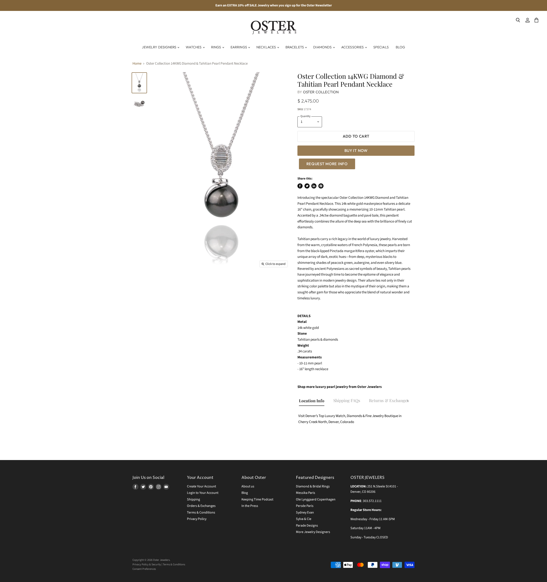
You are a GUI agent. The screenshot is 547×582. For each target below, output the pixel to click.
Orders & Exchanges (201, 505)
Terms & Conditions (201, 512)
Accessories (353, 47)
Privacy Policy (196, 519)
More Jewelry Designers (313, 532)
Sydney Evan (305, 512)
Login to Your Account (202, 492)
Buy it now (356, 150)
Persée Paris (304, 505)
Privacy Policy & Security (146, 564)
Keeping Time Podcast (257, 499)
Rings (216, 47)
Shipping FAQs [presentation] (346, 400)
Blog (400, 47)
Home (136, 64)
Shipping (193, 499)
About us (247, 486)
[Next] (407, 401)
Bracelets (295, 47)
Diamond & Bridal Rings (313, 486)
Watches (194, 47)
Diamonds (322, 47)
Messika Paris (305, 492)
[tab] (313, 401)
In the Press (249, 505)
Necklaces (266, 47)
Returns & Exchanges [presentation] (389, 400)
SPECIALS (381, 47)
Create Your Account (201, 486)
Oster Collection (321, 92)
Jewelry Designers (159, 47)
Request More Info (327, 163)
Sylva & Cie (303, 519)
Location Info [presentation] (311, 400)
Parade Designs (307, 525)
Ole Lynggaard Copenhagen (315, 499)
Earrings (239, 47)
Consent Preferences (144, 569)
